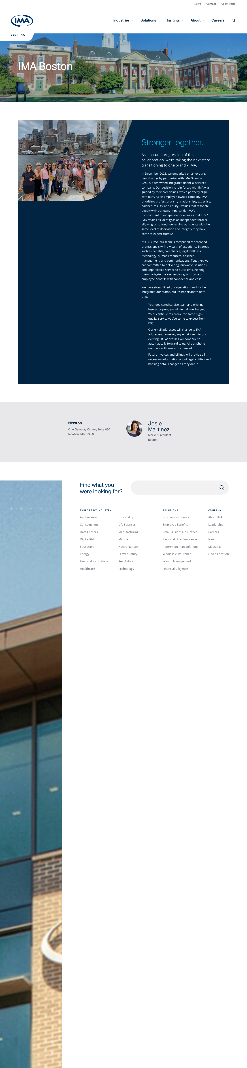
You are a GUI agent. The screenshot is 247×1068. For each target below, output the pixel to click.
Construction (89, 525)
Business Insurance (176, 517)
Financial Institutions (94, 561)
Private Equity (127, 554)
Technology (126, 569)
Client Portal (228, 3)
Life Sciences (127, 525)
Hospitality (125, 517)
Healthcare (87, 569)
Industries (121, 20)
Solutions (148, 20)
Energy (84, 554)
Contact (211, 3)
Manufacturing (128, 532)
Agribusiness (88, 517)
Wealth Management (177, 561)
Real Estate (125, 561)
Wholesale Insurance (177, 554)
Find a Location (218, 554)
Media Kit (214, 547)
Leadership (215, 525)
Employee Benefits (175, 525)
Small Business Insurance (180, 532)
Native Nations (128, 547)
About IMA (215, 517)
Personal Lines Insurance (180, 539)
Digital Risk (87, 539)
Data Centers (89, 532)
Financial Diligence (175, 569)
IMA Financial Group (22, 21)
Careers (218, 20)
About (196, 20)
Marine (123, 539)
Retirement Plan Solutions (180, 547)
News (197, 3)
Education (87, 547)
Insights (173, 20)
